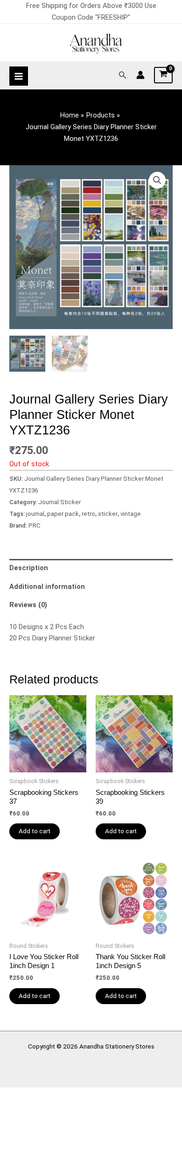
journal (35, 513)
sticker (108, 513)
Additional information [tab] (47, 586)
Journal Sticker (59, 502)
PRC (34, 525)
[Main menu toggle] (18, 75)
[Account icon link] (140, 75)
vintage (130, 513)
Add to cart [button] (34, 831)
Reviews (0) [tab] (28, 605)
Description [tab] (28, 568)
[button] (123, 75)
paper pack (63, 513)
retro (88, 513)
